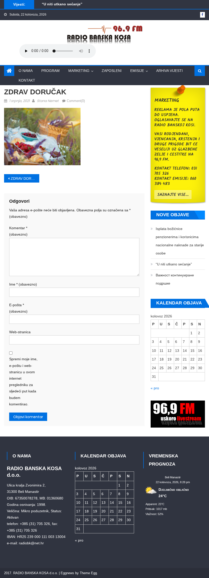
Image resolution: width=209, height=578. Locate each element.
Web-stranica (20, 332)
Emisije (137, 71)
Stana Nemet (48, 100)
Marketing (78, 71)
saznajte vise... (173, 195)
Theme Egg (88, 573)
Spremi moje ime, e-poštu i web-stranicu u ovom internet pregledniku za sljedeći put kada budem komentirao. (23, 381)
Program (50, 71)
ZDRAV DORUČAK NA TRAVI (25, 178)
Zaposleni (112, 71)
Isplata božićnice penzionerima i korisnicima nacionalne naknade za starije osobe (180, 241)
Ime (23, 284)
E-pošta (18, 308)
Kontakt (27, 80)
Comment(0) (76, 101)
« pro (155, 388)
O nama (26, 71)
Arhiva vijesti (169, 71)
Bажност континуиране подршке (175, 279)
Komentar (18, 231)
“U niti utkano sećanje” (62, 4)
